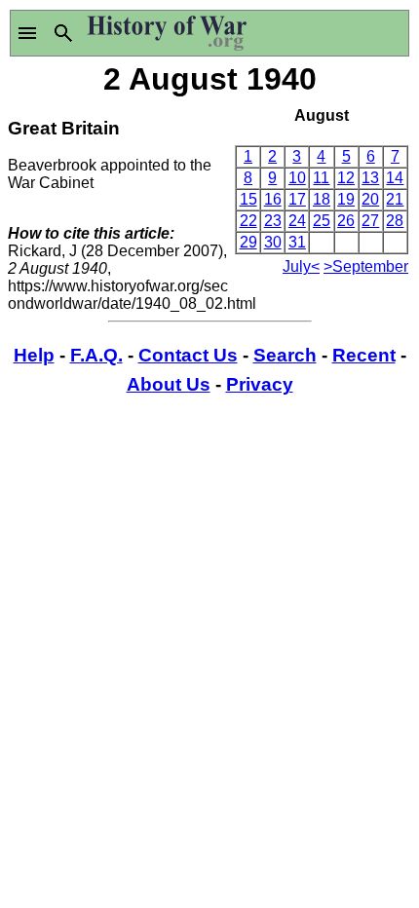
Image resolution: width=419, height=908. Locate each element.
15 (248, 199)
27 (370, 220)
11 (321, 178)
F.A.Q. (96, 355)
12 (346, 178)
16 (273, 199)
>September (366, 266)
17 (297, 199)
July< (301, 266)
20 (370, 199)
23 (273, 220)
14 (394, 178)
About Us (168, 384)
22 (248, 220)
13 (370, 178)
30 (273, 242)
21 (394, 199)
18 (321, 199)
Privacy (259, 384)
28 (394, 220)
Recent (364, 355)
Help (34, 355)
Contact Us (188, 355)
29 (248, 242)
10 (297, 178)
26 (346, 220)
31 (297, 242)
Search (285, 355)
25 (321, 220)
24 (297, 220)
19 (346, 199)
